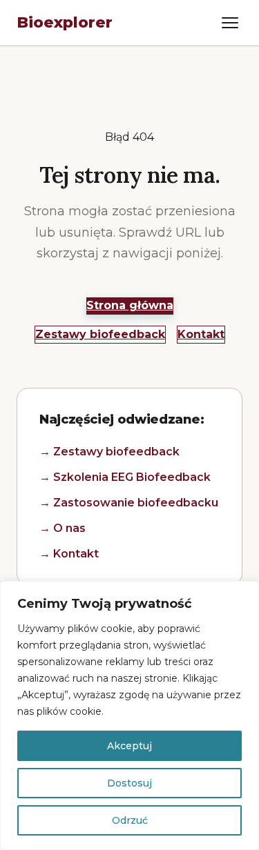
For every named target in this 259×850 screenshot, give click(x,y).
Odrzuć (130, 820)
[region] (129, 715)
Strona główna (129, 305)
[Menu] (230, 22)
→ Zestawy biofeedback (109, 451)
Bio (65, 22)
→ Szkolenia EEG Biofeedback (125, 477)
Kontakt (201, 334)
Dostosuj (129, 783)
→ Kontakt (69, 553)
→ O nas (62, 528)
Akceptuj (129, 746)
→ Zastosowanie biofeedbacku (128, 502)
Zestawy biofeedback (100, 334)
